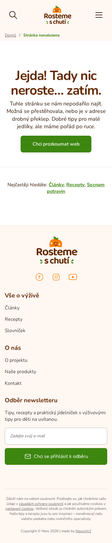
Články (56, 184)
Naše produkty (20, 371)
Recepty (75, 184)
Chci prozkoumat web (56, 144)
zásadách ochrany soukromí (41, 503)
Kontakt (13, 383)
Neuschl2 (83, 531)
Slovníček (15, 330)
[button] (98, 15)
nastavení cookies (19, 508)
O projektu (16, 360)
